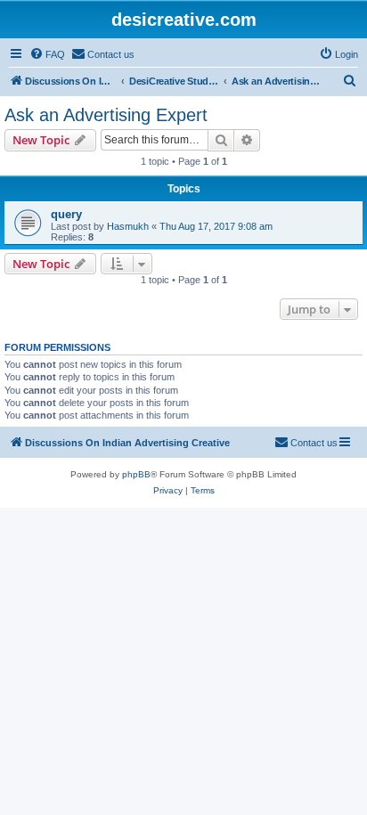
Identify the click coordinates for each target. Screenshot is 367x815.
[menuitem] (47, 54)
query (66, 214)
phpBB (136, 474)
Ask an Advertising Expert (106, 115)
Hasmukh (128, 226)
